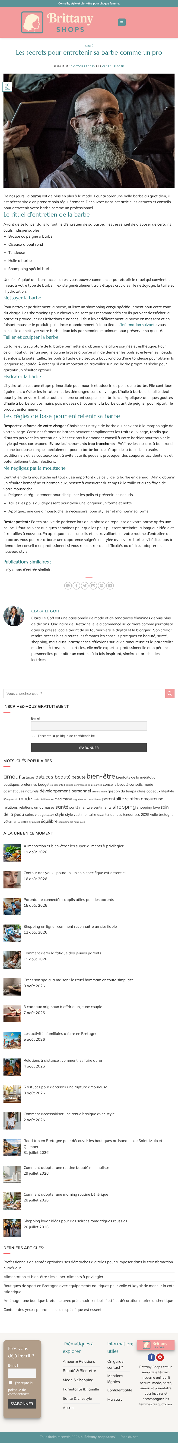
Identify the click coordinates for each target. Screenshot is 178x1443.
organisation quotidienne (87, 799)
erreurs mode (99, 791)
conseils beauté (115, 784)
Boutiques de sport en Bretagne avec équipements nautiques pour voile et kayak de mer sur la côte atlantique (89, 1288)
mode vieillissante (43, 799)
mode (25, 798)
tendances (113, 814)
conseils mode (141, 784)
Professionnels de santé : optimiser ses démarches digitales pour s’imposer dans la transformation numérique (88, 1265)
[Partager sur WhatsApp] (68, 586)
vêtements (11, 821)
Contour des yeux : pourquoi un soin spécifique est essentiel (54, 1309)
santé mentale (80, 807)
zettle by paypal (30, 821)
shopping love (148, 807)
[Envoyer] (170, 693)
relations (10, 807)
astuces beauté (53, 777)
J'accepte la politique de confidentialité (66, 736)
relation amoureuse (144, 798)
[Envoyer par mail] (93, 586)
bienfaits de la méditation (137, 777)
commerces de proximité (88, 784)
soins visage (35, 814)
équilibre (49, 821)
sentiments (102, 807)
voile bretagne (161, 814)
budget (43, 784)
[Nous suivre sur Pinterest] (160, 1357)
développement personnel (65, 791)
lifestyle (167, 791)
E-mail (35, 718)
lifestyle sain (10, 799)
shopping (124, 806)
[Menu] (122, 22)
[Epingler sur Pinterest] (101, 586)
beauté (79, 777)
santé (61, 807)
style (59, 814)
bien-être (100, 776)
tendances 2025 (136, 814)
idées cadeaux (148, 791)
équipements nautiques (71, 821)
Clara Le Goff (113, 66)
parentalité (113, 798)
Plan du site (129, 1437)
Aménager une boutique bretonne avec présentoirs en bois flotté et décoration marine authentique (88, 1300)
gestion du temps (122, 791)
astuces (28, 777)
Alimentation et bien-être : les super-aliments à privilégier (53, 1276)
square (50, 814)
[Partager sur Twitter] (85, 586)
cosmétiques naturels (21, 791)
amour (12, 776)
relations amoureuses (36, 807)
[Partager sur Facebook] (76, 586)
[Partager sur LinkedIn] (110, 586)
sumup (100, 814)
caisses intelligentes (61, 784)
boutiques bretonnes (20, 784)
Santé (89, 45)
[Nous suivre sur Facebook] (151, 1357)
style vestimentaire (80, 814)
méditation (63, 799)
